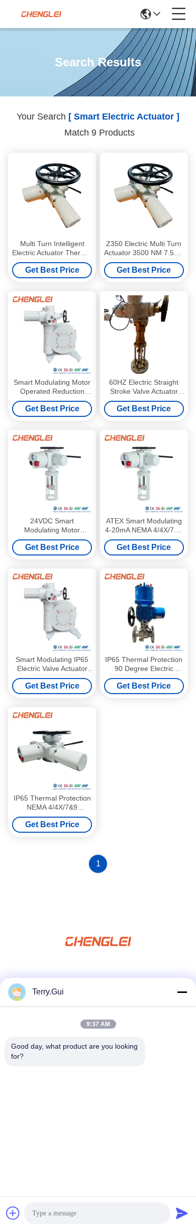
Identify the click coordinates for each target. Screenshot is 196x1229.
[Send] (182, 1213)
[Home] (98, 953)
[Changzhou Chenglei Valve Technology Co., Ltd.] (41, 14)
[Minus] (182, 992)
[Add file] (13, 1213)
